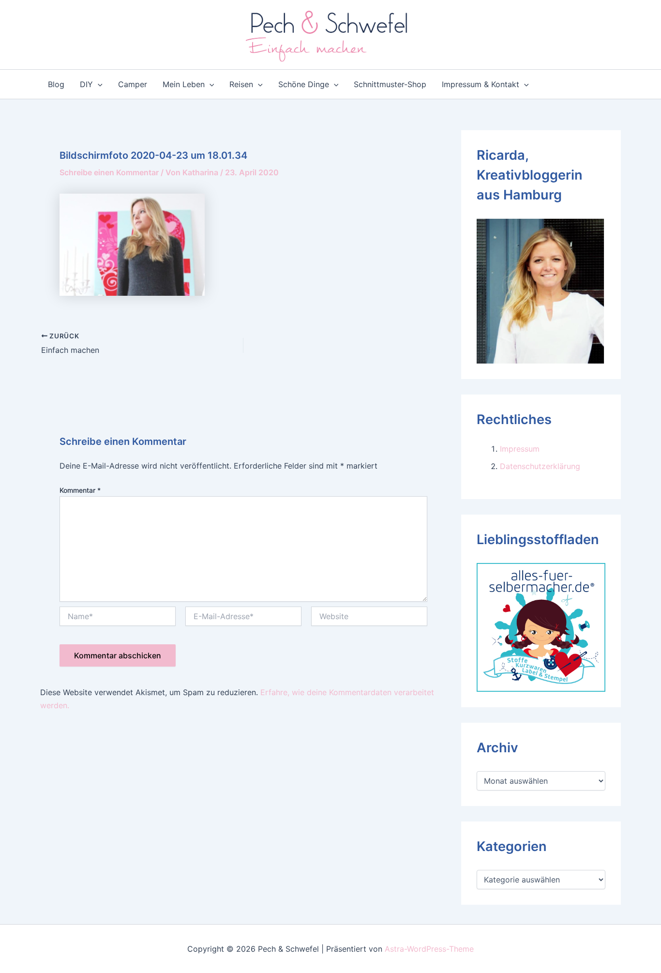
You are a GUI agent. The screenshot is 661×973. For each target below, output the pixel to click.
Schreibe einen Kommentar (109, 172)
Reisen (241, 84)
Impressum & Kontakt (480, 84)
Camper (132, 84)
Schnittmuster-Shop (390, 84)
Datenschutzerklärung (540, 466)
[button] (98, 84)
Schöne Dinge (303, 84)
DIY (86, 84)
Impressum (520, 449)
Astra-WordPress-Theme (429, 949)
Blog (56, 84)
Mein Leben (184, 84)
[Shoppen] (541, 626)
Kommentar (80, 490)
